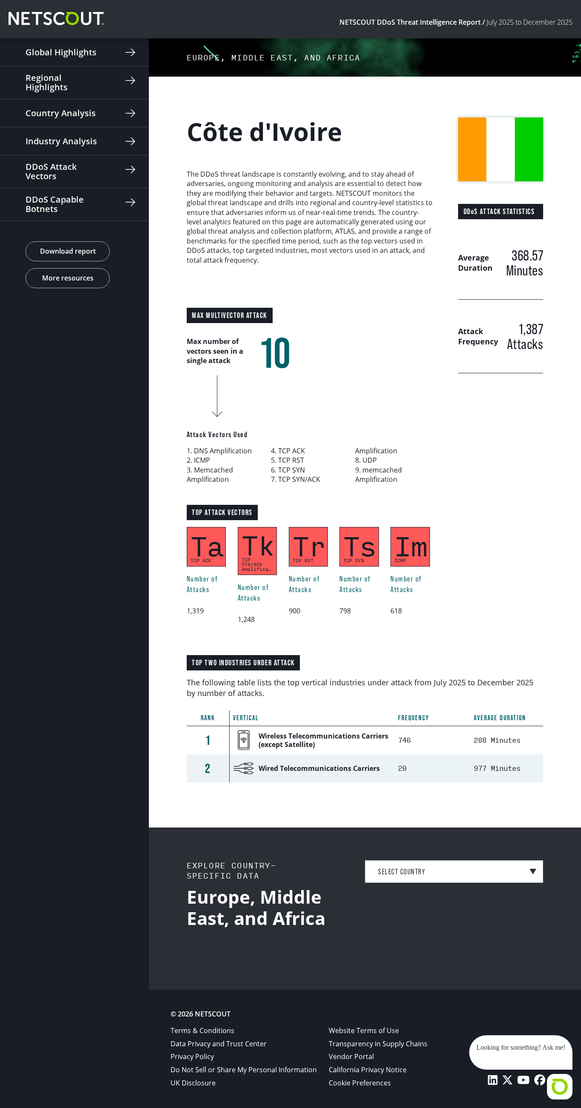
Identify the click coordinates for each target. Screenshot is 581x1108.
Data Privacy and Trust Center (219, 1043)
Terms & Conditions (202, 1030)
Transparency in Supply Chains (378, 1043)
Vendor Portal (351, 1056)
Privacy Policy (192, 1056)
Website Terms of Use (364, 1030)
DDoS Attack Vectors (51, 171)
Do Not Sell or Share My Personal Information (244, 1069)
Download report (68, 251)
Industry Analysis (61, 141)
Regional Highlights (47, 82)
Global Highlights (61, 52)
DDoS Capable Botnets (55, 204)
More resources (68, 278)
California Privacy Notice (368, 1069)
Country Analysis (61, 113)
